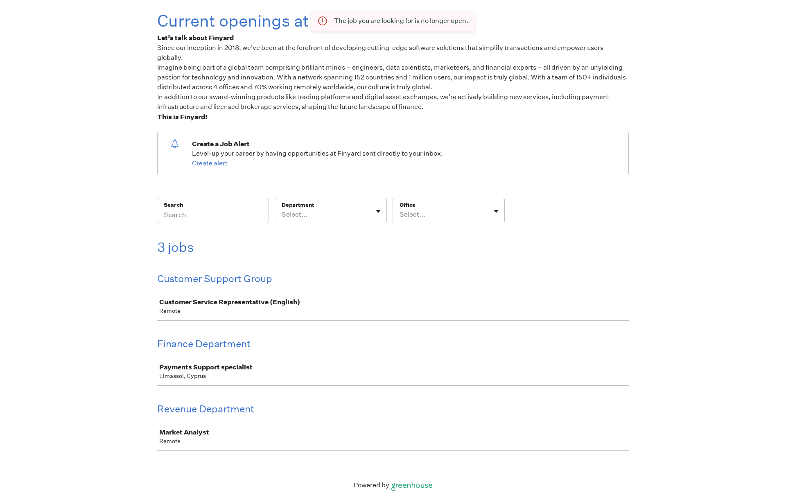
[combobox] (282, 214)
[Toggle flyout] (378, 211)
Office (408, 204)
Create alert (210, 163)
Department (298, 204)
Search (173, 204)
